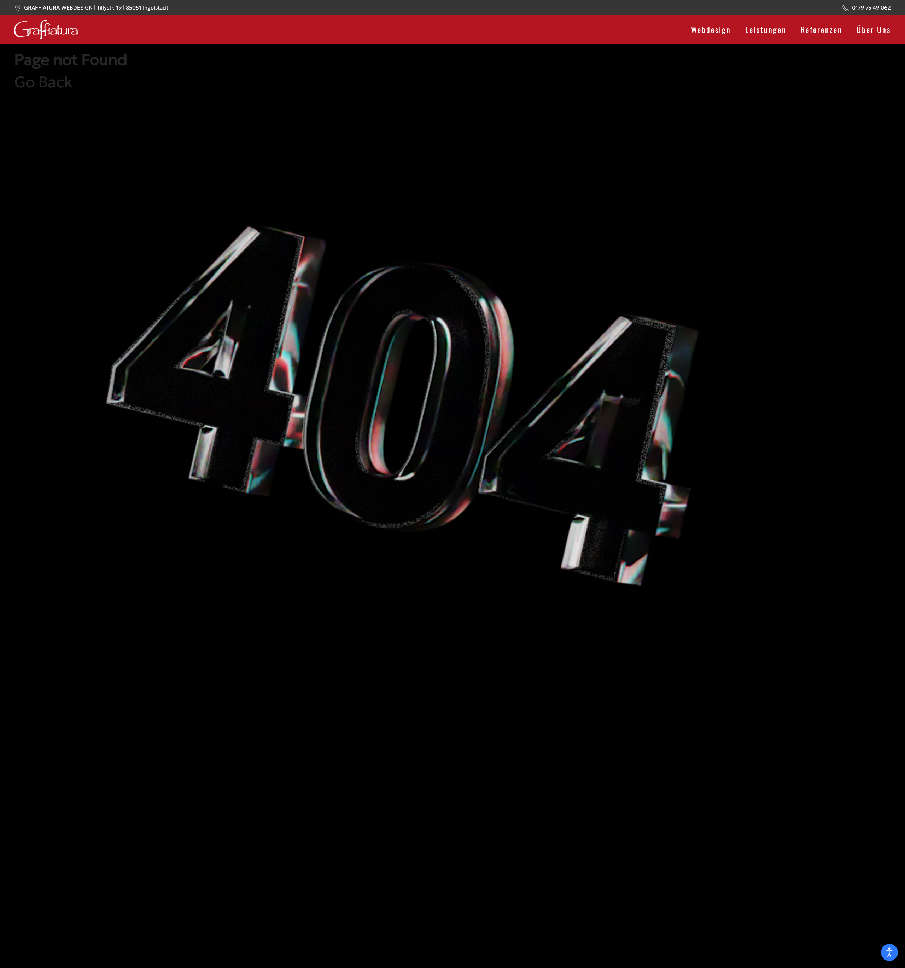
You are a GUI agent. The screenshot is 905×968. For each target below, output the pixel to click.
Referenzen (821, 29)
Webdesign (711, 29)
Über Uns (874, 29)
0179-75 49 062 (871, 7)
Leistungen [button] (766, 29)
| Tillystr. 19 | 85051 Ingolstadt (96, 7)
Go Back (43, 82)
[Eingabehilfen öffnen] (889, 952)
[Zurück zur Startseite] (46, 29)
